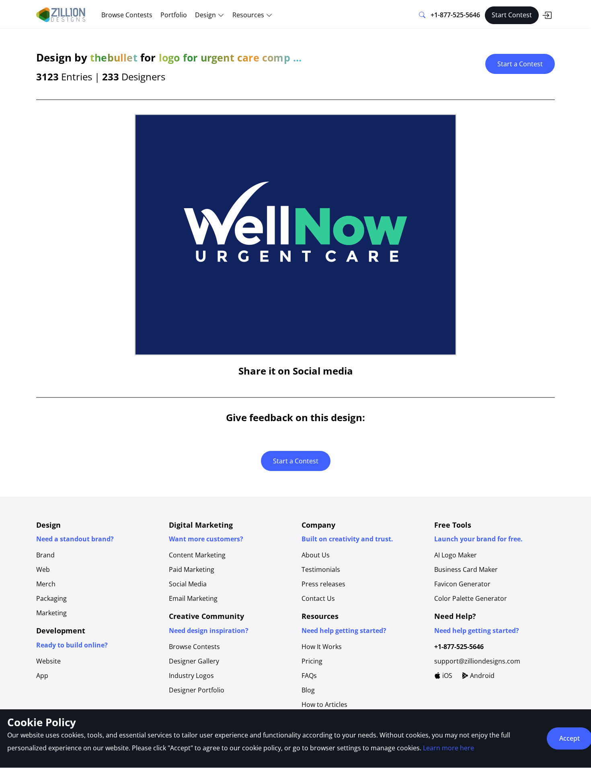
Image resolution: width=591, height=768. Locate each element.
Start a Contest (520, 63)
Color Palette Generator (470, 598)
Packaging (51, 598)
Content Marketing (197, 555)
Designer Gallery (194, 661)
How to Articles (324, 704)
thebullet (113, 57)
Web (43, 569)
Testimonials (321, 569)
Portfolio (173, 14)
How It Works (322, 646)
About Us (316, 555)
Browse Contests (126, 14)
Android (481, 675)
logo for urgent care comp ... (230, 57)
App (42, 675)
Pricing (312, 661)
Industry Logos (191, 675)
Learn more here (448, 747)
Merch (45, 584)
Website (48, 661)
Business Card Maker (466, 569)
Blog (308, 690)
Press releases (323, 584)
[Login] (547, 15)
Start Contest (512, 14)
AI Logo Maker (455, 555)
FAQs (309, 675)
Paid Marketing (191, 569)
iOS (446, 675)
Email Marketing (193, 598)
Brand (45, 555)
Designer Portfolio (196, 690)
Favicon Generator (462, 584)
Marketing (51, 613)
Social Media (188, 584)
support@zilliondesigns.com (477, 661)
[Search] (422, 15)
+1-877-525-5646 (455, 14)
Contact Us (318, 598)
